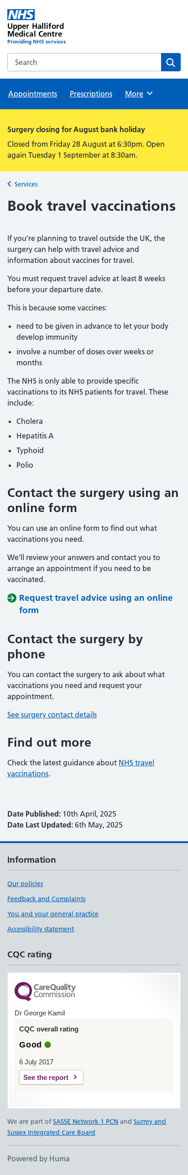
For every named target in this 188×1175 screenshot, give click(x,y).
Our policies (25, 884)
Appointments (32, 93)
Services (26, 184)
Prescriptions (91, 93)
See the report (45, 1077)
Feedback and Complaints (46, 899)
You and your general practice (53, 914)
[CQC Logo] (45, 992)
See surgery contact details (52, 714)
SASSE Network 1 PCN (85, 1121)
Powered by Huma (38, 1158)
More (138, 93)
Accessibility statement (40, 929)
